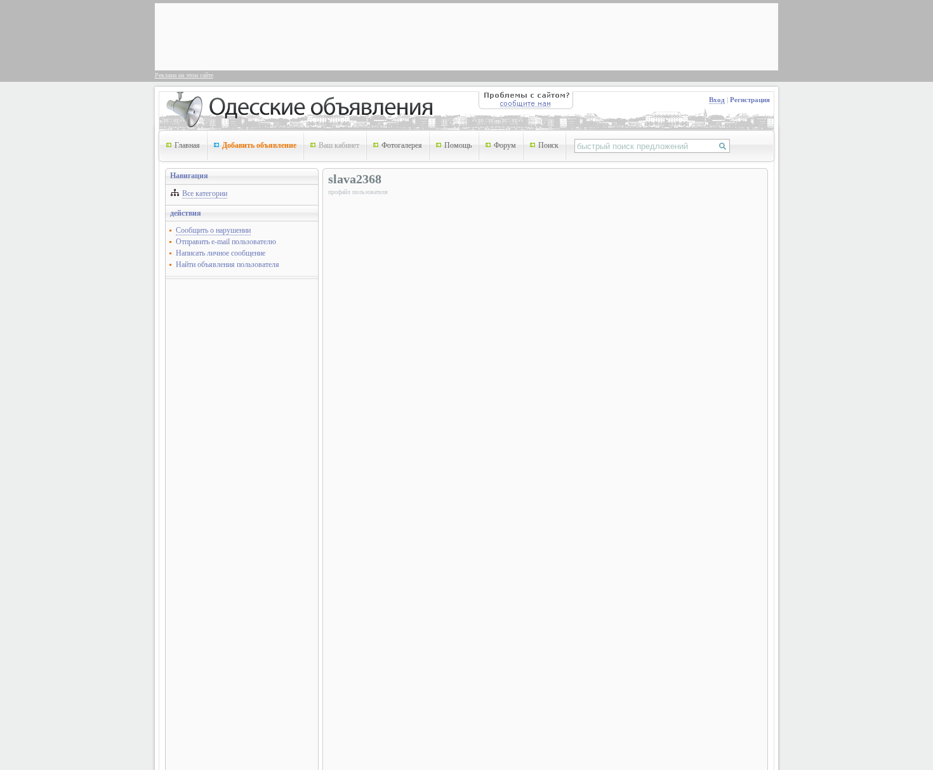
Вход (717, 99)
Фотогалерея (401, 145)
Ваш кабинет (339, 145)
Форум (505, 145)
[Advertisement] (390, 35)
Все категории (204, 193)
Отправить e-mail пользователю (226, 241)
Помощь (458, 145)
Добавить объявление (259, 145)
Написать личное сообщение (220, 253)
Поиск (548, 145)
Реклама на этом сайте (184, 75)
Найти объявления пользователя (227, 264)
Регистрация (750, 99)
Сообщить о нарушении (213, 230)
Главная (187, 145)
